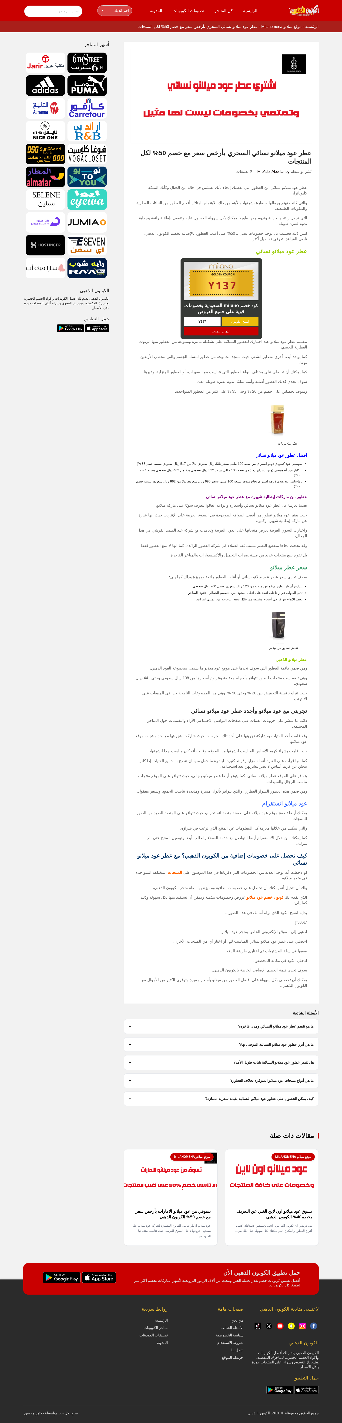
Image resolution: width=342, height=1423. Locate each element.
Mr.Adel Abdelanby (273, 171)
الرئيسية (250, 10)
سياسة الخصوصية (229, 1335)
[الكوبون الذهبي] (304, 10)
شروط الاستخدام (230, 1343)
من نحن (237, 1320)
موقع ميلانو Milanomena (281, 26)
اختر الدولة (115, 10)
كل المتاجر (224, 10)
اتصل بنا (237, 1350)
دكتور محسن (34, 1413)
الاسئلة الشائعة (232, 1328)
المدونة (156, 10)
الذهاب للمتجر (221, 331)
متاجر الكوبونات (156, 1328)
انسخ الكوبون (240, 321)
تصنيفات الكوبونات (188, 10)
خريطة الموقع (232, 1357)
